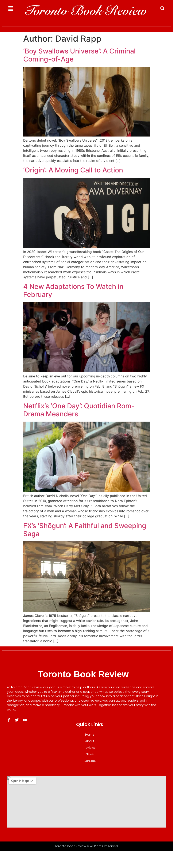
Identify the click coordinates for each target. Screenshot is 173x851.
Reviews (90, 748)
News (90, 754)
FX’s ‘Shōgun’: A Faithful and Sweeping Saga (84, 530)
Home (89, 734)
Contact (90, 761)
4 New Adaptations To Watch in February (73, 290)
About (89, 741)
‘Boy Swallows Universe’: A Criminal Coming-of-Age (79, 55)
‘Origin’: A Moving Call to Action (73, 170)
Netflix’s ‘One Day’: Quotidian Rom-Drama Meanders (78, 410)
